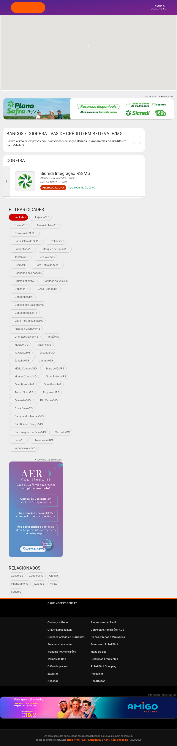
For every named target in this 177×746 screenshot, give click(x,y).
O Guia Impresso (57, 666)
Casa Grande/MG (48, 288)
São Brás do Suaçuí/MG (29, 424)
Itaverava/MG (22, 352)
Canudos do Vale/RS (55, 281)
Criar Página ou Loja (59, 629)
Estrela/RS (21, 225)
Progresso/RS (51, 392)
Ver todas (20, 217)
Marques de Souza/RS (56, 249)
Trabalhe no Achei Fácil (61, 651)
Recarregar (98, 681)
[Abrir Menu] (5, 7)
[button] (88, 47)
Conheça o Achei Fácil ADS (107, 629)
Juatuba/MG (22, 360)
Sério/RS (20, 440)
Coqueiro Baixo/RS (26, 312)
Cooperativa (36, 575)
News (111, 7)
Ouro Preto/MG (52, 384)
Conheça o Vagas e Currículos (66, 637)
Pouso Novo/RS (24, 392)
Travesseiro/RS (44, 440)
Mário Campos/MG (26, 368)
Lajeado (39, 583)
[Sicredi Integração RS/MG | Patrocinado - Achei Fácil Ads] (88, 109)
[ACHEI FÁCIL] (28, 7)
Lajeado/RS (42, 217)
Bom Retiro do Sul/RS (48, 265)
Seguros (16, 591)
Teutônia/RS (22, 257)
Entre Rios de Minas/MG (29, 320)
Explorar (77, 7)
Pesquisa (88, 7)
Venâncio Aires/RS (25, 448)
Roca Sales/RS (24, 408)
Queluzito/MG (23, 400)
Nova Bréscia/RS (56, 376)
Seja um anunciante (59, 644)
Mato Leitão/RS (55, 368)
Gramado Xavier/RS (26, 336)
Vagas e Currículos (100, 7)
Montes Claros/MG (25, 376)
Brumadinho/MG (24, 281)
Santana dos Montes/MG (29, 416)
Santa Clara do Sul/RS (28, 241)
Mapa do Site (98, 651)
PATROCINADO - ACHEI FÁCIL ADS (159, 97)
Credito (53, 575)
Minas (53, 583)
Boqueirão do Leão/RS (28, 273)
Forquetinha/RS (24, 249)
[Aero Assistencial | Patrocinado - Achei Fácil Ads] (36, 509)
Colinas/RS (57, 241)
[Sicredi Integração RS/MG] (25, 181)
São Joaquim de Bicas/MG (30, 432)
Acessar (52, 681)
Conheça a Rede (57, 622)
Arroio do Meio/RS (47, 225)
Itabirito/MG (44, 344)
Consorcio (17, 575)
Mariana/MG (45, 360)
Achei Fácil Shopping (103, 666)
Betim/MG (20, 265)
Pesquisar (97, 673)
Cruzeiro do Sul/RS (26, 233)
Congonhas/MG (24, 296)
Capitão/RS (21, 288)
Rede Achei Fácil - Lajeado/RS (84, 739)
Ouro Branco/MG (24, 384)
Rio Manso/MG (49, 400)
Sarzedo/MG (62, 432)
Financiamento (19, 583)
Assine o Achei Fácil (103, 622)
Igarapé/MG (21, 344)
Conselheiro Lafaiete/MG (29, 304)
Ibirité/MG (53, 336)
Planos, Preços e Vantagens (108, 637)
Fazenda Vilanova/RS (27, 328)
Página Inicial (65, 7)
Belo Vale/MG (47, 257)
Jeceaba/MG (47, 352)
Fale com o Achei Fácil (104, 644)
